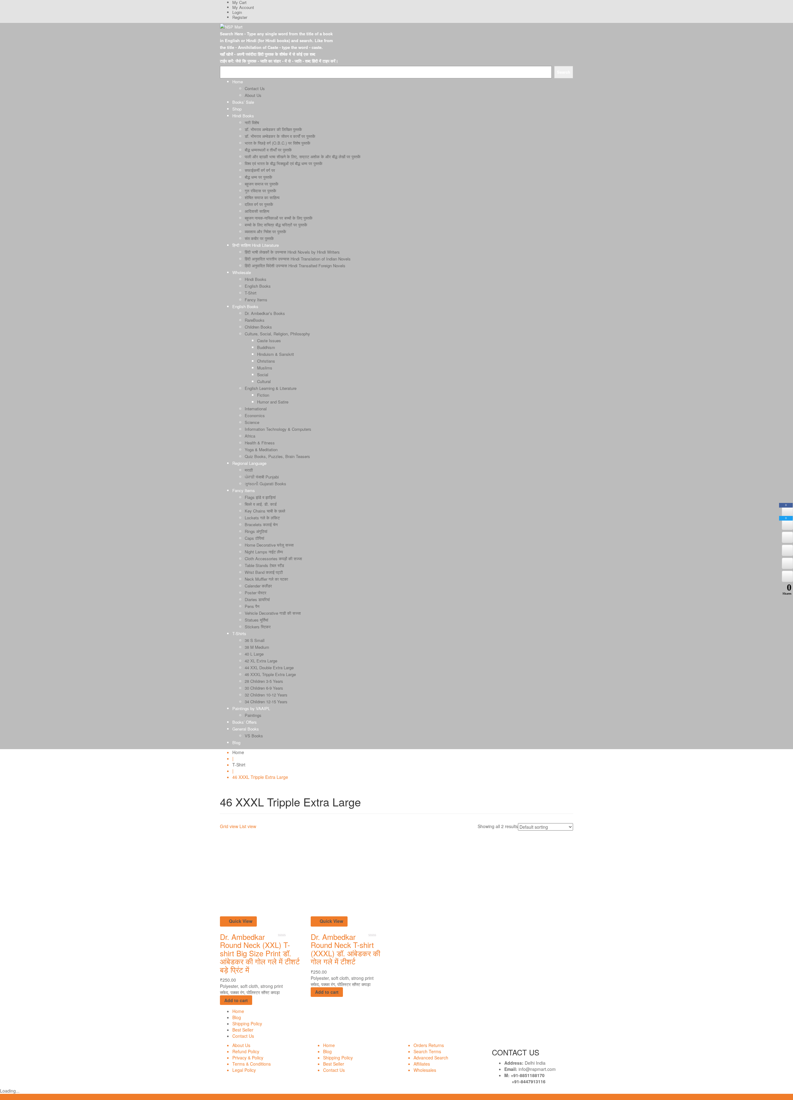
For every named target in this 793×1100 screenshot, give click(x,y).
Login (237, 12)
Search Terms (427, 1051)
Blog (236, 1017)
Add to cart (236, 1000)
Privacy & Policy (247, 1057)
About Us (241, 1045)
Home (238, 752)
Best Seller (242, 1030)
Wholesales (425, 1070)
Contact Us (243, 1036)
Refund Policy (245, 1051)
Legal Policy (244, 1070)
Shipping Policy (247, 1023)
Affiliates (422, 1064)
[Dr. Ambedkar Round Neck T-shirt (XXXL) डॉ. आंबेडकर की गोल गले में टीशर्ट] (351, 875)
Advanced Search (431, 1057)
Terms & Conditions (251, 1064)
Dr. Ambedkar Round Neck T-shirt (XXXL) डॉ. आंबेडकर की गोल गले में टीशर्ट (345, 949)
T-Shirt (238, 765)
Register (239, 17)
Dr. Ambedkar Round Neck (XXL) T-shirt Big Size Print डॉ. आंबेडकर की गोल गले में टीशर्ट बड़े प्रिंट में (260, 953)
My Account (243, 7)
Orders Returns (429, 1045)
